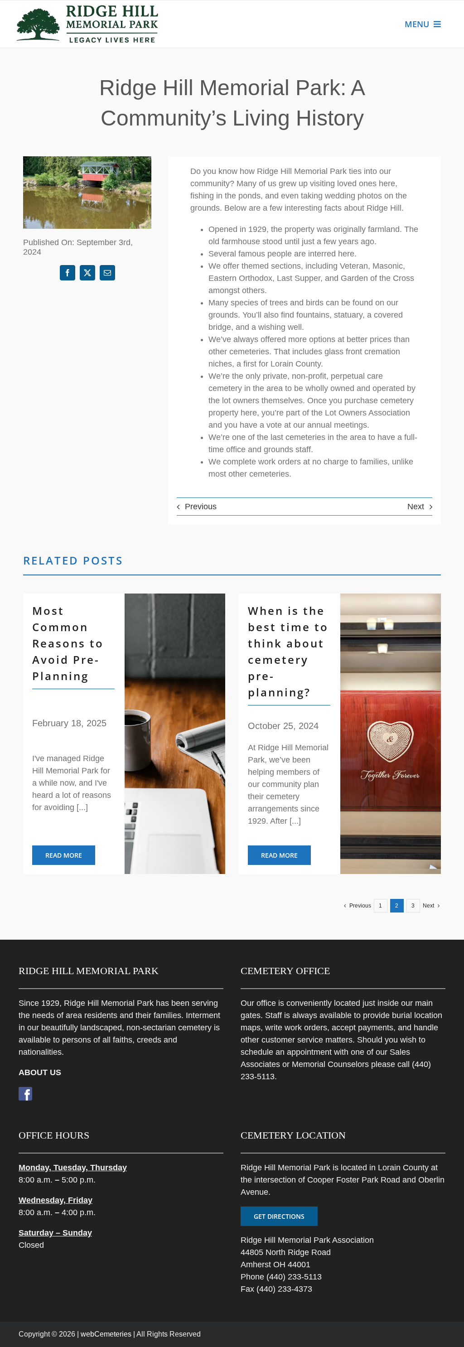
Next (415, 506)
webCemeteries (106, 1334)
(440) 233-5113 (294, 1276)
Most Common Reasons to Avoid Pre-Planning (68, 643)
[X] (87, 273)
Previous (201, 506)
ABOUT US (40, 1072)
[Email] (107, 273)
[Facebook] (67, 273)
